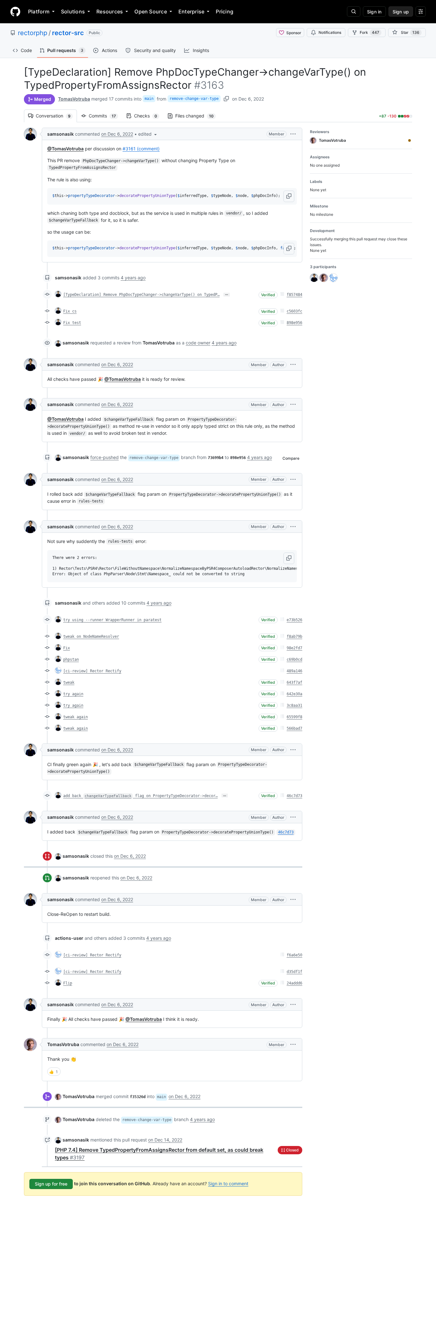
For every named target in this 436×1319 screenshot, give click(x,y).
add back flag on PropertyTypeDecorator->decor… (140, 796)
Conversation (56, 115)
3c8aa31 (294, 705)
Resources (109, 11)
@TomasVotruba (65, 148)
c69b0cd (294, 659)
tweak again (75, 717)
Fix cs (70, 311)
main (149, 98)
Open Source (150, 11)
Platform (38, 11)
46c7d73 (294, 796)
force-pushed (104, 457)
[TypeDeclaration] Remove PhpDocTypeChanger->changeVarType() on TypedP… (141, 294)
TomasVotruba (74, 99)
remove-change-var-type (194, 98)
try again (73, 694)
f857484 (294, 294)
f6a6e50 (294, 955)
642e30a (294, 694)
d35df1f (294, 971)
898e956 (294, 322)
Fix (66, 648)
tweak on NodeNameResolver (91, 636)
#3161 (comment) (141, 148)
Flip (67, 983)
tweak (68, 682)
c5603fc (294, 311)
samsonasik (60, 134)
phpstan (71, 659)
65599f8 (294, 717)
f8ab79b (294, 636)
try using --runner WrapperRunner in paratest (112, 620)
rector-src (68, 33)
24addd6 (294, 983)
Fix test (72, 322)
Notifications (330, 32)
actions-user (69, 938)
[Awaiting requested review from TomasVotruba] (409, 140)
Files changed (197, 115)
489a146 (294, 671)
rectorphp (32, 33)
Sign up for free (51, 1184)
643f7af (294, 682)
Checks (148, 115)
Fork (369, 32)
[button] (148, 134)
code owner (198, 342)
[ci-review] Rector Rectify (92, 671)
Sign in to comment (228, 1183)
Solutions (73, 11)
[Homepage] (15, 11)
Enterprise (191, 11)
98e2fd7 (294, 648)
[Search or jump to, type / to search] (353, 11)
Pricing (224, 11)
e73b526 (294, 620)
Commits (105, 115)
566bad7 (294, 728)
